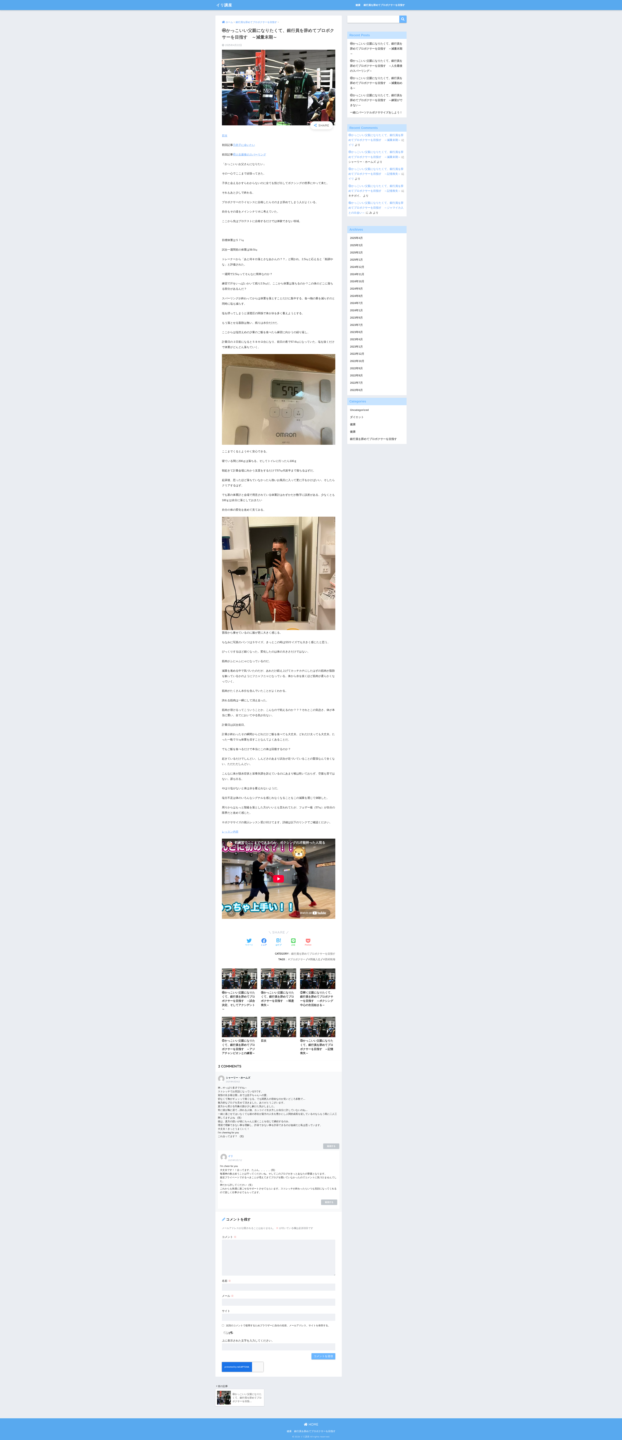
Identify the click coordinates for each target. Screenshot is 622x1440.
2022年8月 (356, 375)
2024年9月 (356, 288)
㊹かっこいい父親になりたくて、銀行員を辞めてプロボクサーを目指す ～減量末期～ (376, 48)
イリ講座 (224, 5)
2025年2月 (356, 252)
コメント (229, 1237)
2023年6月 (356, 332)
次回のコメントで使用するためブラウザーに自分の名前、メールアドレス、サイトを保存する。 (278, 1325)
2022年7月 (356, 382)
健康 (358, 5)
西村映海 (330, 959)
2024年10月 (357, 281)
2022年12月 (357, 353)
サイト (226, 1311)
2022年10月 (357, 361)
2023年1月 (356, 346)
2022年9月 (356, 368)
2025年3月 (356, 245)
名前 (226, 1280)
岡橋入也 (315, 959)
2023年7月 (356, 324)
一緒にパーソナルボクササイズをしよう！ (376, 112)
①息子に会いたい (244, 145)
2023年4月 (356, 339)
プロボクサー (297, 959)
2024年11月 (357, 274)
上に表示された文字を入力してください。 (248, 1340)
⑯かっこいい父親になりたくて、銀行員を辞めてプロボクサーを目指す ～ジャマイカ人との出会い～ (375, 207)
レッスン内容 (230, 831)
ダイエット (357, 417)
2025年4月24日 (233, 1082)
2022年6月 (356, 390)
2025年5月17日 (235, 1160)
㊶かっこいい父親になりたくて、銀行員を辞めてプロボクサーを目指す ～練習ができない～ (376, 100)
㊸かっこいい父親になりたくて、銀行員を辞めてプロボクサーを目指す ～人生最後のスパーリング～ (376, 65)
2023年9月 (356, 317)
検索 (403, 19)
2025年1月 (356, 259)
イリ (230, 1156)
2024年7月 (356, 303)
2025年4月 (356, 238)
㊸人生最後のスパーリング (249, 154)
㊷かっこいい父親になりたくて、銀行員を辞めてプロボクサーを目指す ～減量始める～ (376, 83)
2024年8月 (356, 296)
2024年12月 (357, 267)
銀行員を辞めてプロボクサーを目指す (384, 5)
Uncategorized (359, 410)
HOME (313, 1424)
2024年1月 (356, 310)
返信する (331, 1146)
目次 (224, 135)
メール (228, 1295)
